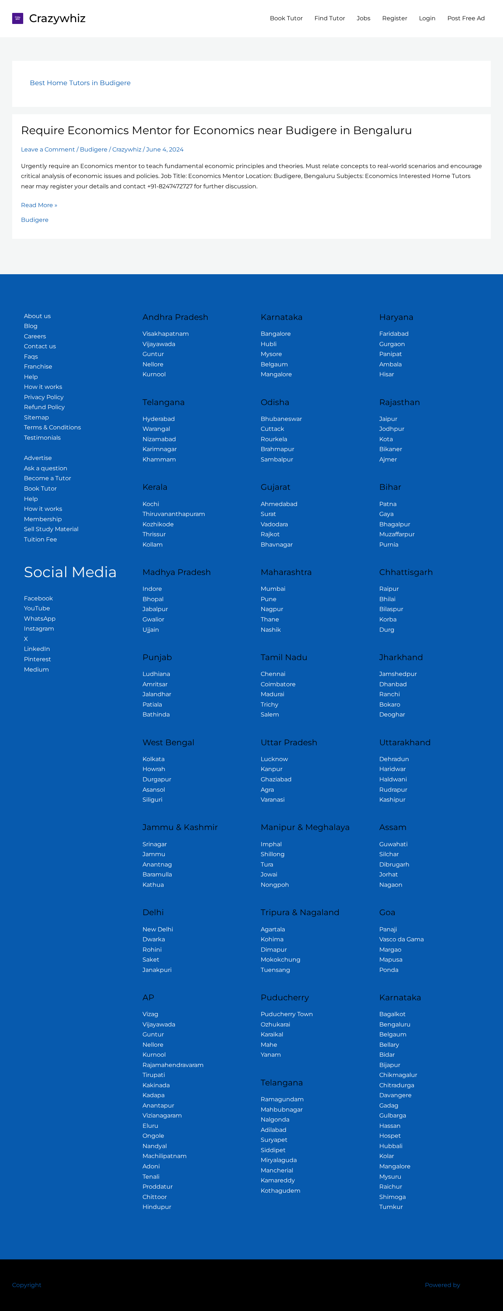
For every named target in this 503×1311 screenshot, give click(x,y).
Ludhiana (156, 673)
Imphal (271, 844)
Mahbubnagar (282, 1109)
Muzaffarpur (397, 534)
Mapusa (390, 959)
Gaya (386, 513)
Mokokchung (280, 959)
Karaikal (272, 1034)
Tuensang (275, 969)
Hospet (390, 1135)
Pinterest (37, 659)
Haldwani (393, 779)
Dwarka (154, 939)
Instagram (39, 628)
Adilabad (273, 1129)
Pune (269, 599)
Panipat (390, 354)
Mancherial (277, 1170)
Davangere (395, 1095)
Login (427, 18)
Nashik (271, 629)
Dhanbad (393, 684)
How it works (43, 386)
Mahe (269, 1044)
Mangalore (276, 374)
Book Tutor (286, 18)
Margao (390, 949)
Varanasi (273, 799)
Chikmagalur (398, 1074)
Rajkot (270, 534)
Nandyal (155, 1146)
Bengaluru (395, 1024)
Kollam (153, 544)
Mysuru (390, 1176)
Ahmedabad (279, 504)
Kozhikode (158, 524)
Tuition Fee (40, 539)
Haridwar (392, 769)
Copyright (27, 1285)
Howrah (154, 769)
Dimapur (274, 949)
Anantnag (157, 864)
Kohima (272, 939)
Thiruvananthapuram (174, 513)
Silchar (389, 854)
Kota (386, 439)
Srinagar (155, 844)
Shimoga (392, 1196)
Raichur (390, 1186)
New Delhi (158, 929)
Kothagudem (280, 1190)
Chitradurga (396, 1085)
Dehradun (394, 759)
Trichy (269, 704)
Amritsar (155, 684)
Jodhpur (391, 428)
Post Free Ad (466, 18)
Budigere (94, 149)
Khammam (159, 459)
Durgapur (157, 779)
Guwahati (393, 844)
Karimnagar (160, 449)
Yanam (271, 1054)
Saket (151, 959)
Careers (35, 336)
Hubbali (390, 1146)
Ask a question (45, 468)
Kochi (151, 504)
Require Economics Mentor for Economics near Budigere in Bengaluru (216, 130)
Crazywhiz (57, 18)
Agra (267, 789)
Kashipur (392, 799)
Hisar (386, 374)
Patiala (152, 704)
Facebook (38, 598)
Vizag (150, 1014)
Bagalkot (392, 1014)
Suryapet (274, 1139)
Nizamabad (159, 439)
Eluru (150, 1125)
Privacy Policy (44, 397)
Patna (388, 504)
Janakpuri (157, 969)
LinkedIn (37, 648)
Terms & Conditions (52, 427)
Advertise (38, 457)
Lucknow (274, 759)
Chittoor (155, 1196)
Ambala (390, 364)
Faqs (31, 356)
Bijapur (389, 1064)
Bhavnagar (277, 544)
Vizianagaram (162, 1115)
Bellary (389, 1044)
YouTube (37, 608)
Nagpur (272, 609)
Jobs (363, 18)
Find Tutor (329, 18)
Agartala (273, 929)
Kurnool (154, 374)
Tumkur (391, 1206)
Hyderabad (159, 418)
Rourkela (274, 439)
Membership (43, 519)
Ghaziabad (276, 779)
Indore (152, 588)
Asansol (154, 789)
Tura (267, 864)
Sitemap (36, 417)
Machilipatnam (165, 1156)
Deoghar (392, 714)
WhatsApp (40, 618)
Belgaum (274, 364)
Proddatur (158, 1186)
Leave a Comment (48, 149)
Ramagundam (282, 1099)
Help (31, 376)
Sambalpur (277, 459)
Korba (388, 619)
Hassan (390, 1125)
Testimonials (42, 437)
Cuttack (272, 428)
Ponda (388, 969)
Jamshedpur (398, 673)
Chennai (273, 673)
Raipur (389, 588)
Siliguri (152, 799)
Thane (270, 619)
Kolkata (154, 759)
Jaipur (388, 418)
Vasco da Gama (401, 939)
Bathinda (156, 714)
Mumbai (273, 588)
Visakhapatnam (166, 333)
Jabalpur (155, 609)
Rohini (152, 949)
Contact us (40, 346)
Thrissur (154, 534)
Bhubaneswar (281, 418)
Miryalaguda (279, 1160)
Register (394, 18)
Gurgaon (392, 344)
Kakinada (156, 1085)
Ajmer (388, 459)
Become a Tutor (47, 478)
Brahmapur (277, 449)
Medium (36, 669)
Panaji (388, 929)
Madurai (272, 694)
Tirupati (154, 1074)
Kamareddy (278, 1180)
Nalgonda (275, 1119)
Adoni (151, 1166)
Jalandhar (157, 694)
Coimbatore (278, 684)
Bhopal (153, 599)
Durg (386, 629)
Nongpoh (275, 884)
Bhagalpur (394, 524)
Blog (31, 326)
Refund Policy (44, 407)
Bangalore (276, 333)
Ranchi (389, 694)
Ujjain (151, 629)
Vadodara (274, 524)
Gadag (388, 1105)
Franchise (38, 366)
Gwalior (153, 619)
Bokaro (389, 704)
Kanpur (271, 769)
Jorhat (388, 874)
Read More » (39, 204)
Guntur (153, 354)
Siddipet (273, 1150)
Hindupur (157, 1206)
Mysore (271, 354)
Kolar (386, 1156)
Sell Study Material (51, 529)
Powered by (442, 1285)
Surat (268, 513)
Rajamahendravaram (173, 1064)
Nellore (153, 364)
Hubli (269, 344)
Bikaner (390, 449)
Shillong (273, 854)
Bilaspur (391, 609)
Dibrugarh (394, 864)
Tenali (151, 1176)
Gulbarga (392, 1115)
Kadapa (154, 1095)
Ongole (153, 1135)
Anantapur (158, 1105)
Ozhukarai (275, 1024)
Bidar (387, 1054)
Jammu (154, 854)
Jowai (269, 874)
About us (37, 316)
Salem (270, 714)
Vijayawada (159, 344)
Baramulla (157, 874)
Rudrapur (393, 789)
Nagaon (390, 884)
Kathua (153, 884)
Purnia (388, 544)
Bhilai (387, 599)
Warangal (156, 428)
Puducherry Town (287, 1014)
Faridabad (394, 333)
